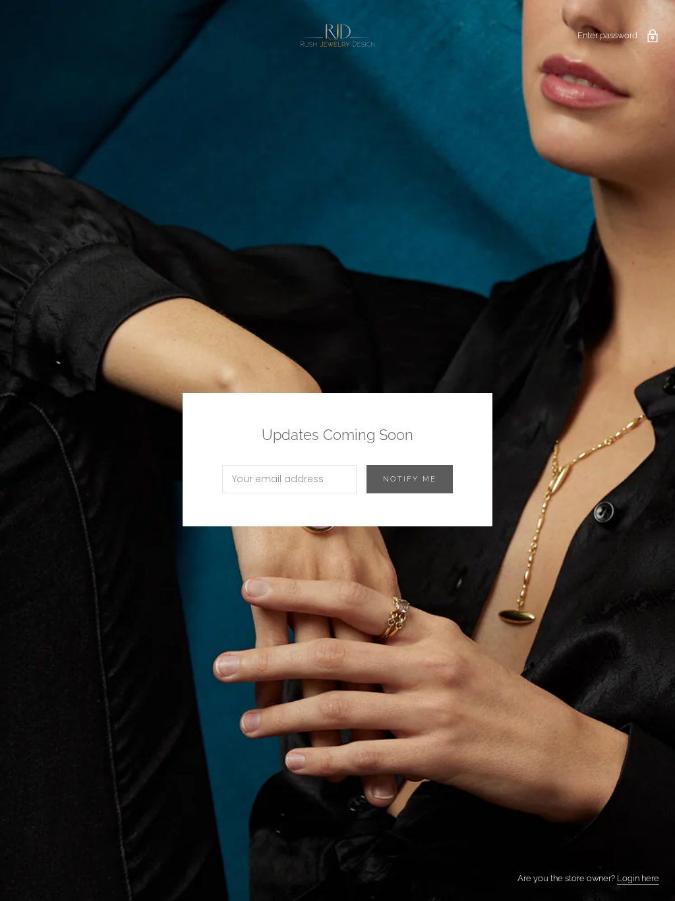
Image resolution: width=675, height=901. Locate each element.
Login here (638, 878)
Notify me (409, 479)
